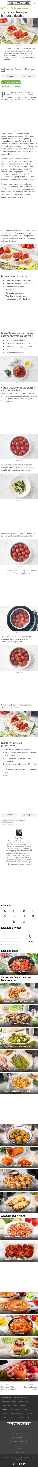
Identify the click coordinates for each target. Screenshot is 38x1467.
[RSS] (14, 921)
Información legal (19, 1437)
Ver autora (28, 864)
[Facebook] (33, 911)
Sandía (15, 1405)
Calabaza (29, 1413)
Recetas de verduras (12, 82)
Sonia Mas (19, 838)
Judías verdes (6, 1405)
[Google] (5, 911)
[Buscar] (34, 3)
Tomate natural (7, 824)
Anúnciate (19, 1430)
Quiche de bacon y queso (30, 1388)
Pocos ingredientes (17, 1413)
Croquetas (5, 1413)
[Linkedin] (33, 916)
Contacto (19, 1449)
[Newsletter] (23, 921)
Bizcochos (25, 1409)
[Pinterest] (14, 916)
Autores (19, 1433)
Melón (27, 1402)
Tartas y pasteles (15, 1409)
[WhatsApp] (14, 911)
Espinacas (21, 1417)
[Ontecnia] (19, 1465)
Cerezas (22, 1405)
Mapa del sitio (19, 1452)
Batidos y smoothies (20, 1398)
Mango (13, 1402)
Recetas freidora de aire (11, 86)
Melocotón (5, 1402)
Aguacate (12, 1417)
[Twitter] (5, 916)
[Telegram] (23, 911)
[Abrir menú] (3, 3)
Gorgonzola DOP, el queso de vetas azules (8, 1388)
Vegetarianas (7, 820)
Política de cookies (19, 1445)
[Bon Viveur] (19, 3)
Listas (28, 1417)
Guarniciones (19, 820)
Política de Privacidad (19, 1441)
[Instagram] (23, 916)
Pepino (20, 1402)
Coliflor (4, 1417)
